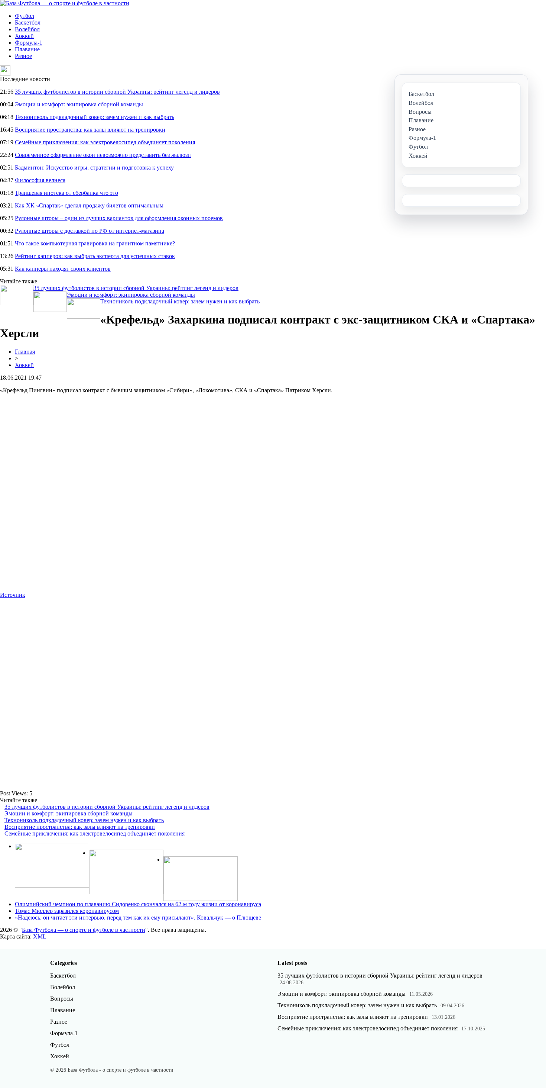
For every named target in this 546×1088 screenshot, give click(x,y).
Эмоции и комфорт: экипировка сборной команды (79, 104)
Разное (23, 56)
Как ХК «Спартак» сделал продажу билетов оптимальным (89, 205)
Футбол (24, 16)
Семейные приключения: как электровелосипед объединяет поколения (105, 142)
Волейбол (27, 29)
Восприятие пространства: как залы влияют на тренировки (90, 129)
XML (39, 936)
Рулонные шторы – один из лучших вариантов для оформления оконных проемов (119, 218)
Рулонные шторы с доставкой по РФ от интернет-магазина (89, 231)
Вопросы (61, 998)
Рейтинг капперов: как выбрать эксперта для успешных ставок (95, 256)
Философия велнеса (40, 180)
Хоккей (24, 36)
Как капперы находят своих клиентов (63, 268)
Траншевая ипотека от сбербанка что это (66, 193)
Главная (25, 351)
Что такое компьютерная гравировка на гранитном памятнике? (95, 243)
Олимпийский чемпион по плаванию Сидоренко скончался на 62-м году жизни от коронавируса (138, 904)
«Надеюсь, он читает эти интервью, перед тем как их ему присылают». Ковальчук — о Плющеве (138, 917)
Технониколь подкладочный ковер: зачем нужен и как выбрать (94, 117)
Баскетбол (27, 22)
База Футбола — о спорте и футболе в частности (83, 930)
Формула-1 (28, 42)
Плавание (27, 49)
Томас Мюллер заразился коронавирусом (67, 911)
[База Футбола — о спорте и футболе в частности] (64, 3)
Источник (12, 595)
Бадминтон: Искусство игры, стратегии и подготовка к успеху (94, 167)
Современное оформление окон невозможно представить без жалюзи (103, 155)
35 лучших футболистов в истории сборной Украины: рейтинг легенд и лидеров (117, 91)
